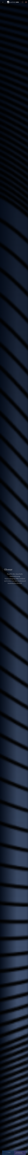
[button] (26, 2)
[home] (13, 2)
